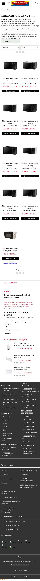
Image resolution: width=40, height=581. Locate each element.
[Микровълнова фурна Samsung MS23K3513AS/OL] (30, 193)
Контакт (4, 483)
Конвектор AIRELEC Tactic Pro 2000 (22, 369)
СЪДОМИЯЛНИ (28, 423)
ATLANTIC (6, 417)
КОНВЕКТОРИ (6, 413)
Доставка (5, 475)
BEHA (5, 427)
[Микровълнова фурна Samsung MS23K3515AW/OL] (10, 193)
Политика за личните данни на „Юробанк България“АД (9, 510)
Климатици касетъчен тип (10, 403)
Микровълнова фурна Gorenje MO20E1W (10, 249)
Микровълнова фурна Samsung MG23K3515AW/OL (10, 123)
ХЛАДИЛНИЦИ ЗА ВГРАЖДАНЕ (29, 406)
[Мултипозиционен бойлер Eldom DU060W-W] (8, 347)
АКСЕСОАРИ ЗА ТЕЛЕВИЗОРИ (28, 452)
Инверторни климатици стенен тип (10, 389)
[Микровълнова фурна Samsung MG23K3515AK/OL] (10, 65)
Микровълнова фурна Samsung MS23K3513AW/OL (30, 166)
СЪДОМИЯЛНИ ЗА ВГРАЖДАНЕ (29, 401)
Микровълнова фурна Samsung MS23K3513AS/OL (30, 208)
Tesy (4, 430)
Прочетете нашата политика (20, 565)
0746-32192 (14, 529)
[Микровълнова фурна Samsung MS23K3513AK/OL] (10, 150)
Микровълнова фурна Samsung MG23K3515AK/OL (10, 81)
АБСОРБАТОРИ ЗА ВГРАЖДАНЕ (9, 449)
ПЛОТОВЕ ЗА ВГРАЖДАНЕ (7, 454)
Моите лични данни (21, 570)
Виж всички (7, 333)
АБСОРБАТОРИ (28, 429)
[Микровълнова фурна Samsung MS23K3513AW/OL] (30, 150)
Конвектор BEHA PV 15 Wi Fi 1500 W (24, 357)
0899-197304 (14, 525)
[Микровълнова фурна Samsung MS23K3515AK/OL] (30, 108)
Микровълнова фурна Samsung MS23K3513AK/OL (10, 166)
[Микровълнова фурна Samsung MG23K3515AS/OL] (30, 65)
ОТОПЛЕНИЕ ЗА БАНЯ (8, 440)
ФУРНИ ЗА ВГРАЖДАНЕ (26, 385)
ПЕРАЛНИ (26, 416)
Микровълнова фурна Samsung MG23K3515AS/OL (30, 81)
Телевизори (27, 448)
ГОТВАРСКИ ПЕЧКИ (30, 433)
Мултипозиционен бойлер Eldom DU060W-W (24, 344)
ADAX (5, 423)
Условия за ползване (8, 479)
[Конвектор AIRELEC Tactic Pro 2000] (8, 371)
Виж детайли (10, 91)
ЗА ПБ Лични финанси (9, 497)
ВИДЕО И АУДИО (27, 445)
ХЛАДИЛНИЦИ (28, 426)
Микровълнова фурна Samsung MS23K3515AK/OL (30, 123)
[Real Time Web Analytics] (4, 580)
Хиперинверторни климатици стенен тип (9, 395)
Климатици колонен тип (9, 409)
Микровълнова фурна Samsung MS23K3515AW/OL (10, 208)
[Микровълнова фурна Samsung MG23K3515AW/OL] (10, 108)
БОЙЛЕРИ (26, 441)
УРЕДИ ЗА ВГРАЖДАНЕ (10, 444)
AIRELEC (6, 420)
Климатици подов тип (10, 399)
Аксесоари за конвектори (7, 434)
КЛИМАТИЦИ (6, 385)
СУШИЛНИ (27, 419)
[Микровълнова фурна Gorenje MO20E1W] (10, 235)
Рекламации (24, 475)
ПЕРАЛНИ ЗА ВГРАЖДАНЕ (27, 395)
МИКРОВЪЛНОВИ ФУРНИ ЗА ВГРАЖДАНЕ (30, 390)
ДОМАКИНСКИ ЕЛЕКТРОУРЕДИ (27, 412)
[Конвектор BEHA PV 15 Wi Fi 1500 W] (8, 359)
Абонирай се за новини (12, 330)
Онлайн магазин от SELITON (20, 577)
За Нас (4, 470)
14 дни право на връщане (28, 470)
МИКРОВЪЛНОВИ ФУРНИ (28, 437)
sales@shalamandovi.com (17, 521)
